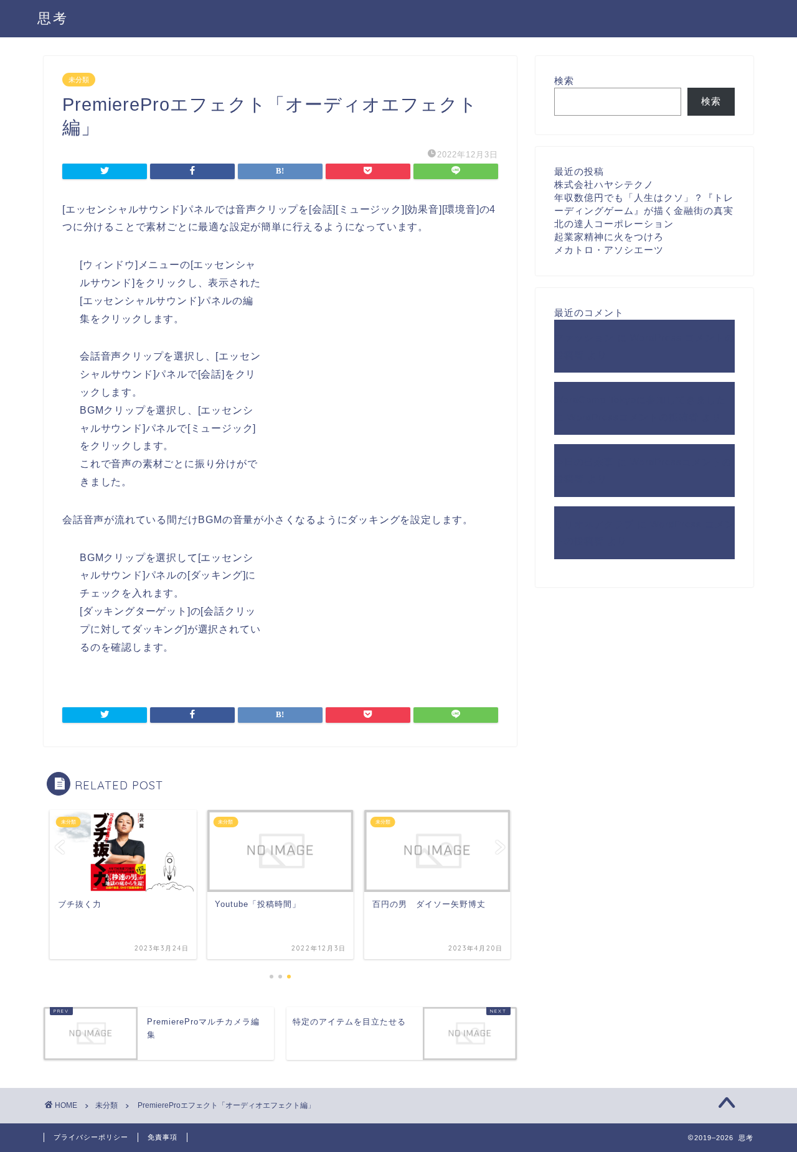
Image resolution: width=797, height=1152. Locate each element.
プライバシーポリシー (91, 1137)
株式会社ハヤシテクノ (604, 184)
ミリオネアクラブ (594, 524)
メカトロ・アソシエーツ (609, 249)
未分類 (78, 79)
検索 (564, 80)
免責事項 (162, 1137)
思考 (52, 17)
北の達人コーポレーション (614, 223)
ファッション (584, 337)
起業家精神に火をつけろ (609, 236)
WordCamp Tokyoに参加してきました (640, 399)
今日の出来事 (584, 462)
